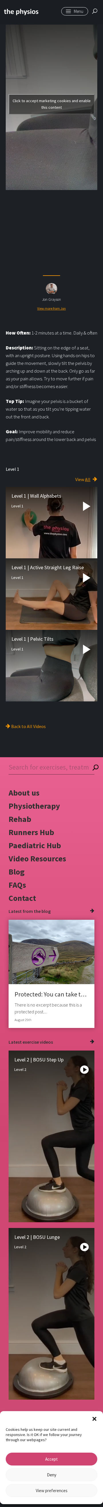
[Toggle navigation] (74, 11)
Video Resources (37, 858)
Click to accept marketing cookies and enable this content (52, 104)
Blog (17, 872)
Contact (22, 898)
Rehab (20, 819)
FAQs (17, 885)
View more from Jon (51, 308)
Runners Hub (31, 832)
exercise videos (38, 1042)
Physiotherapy (34, 806)
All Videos (36, 726)
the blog (42, 911)
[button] (94, 1418)
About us (24, 793)
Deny (51, 1475)
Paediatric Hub (35, 845)
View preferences (52, 1490)
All (87, 479)
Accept (51, 1459)
